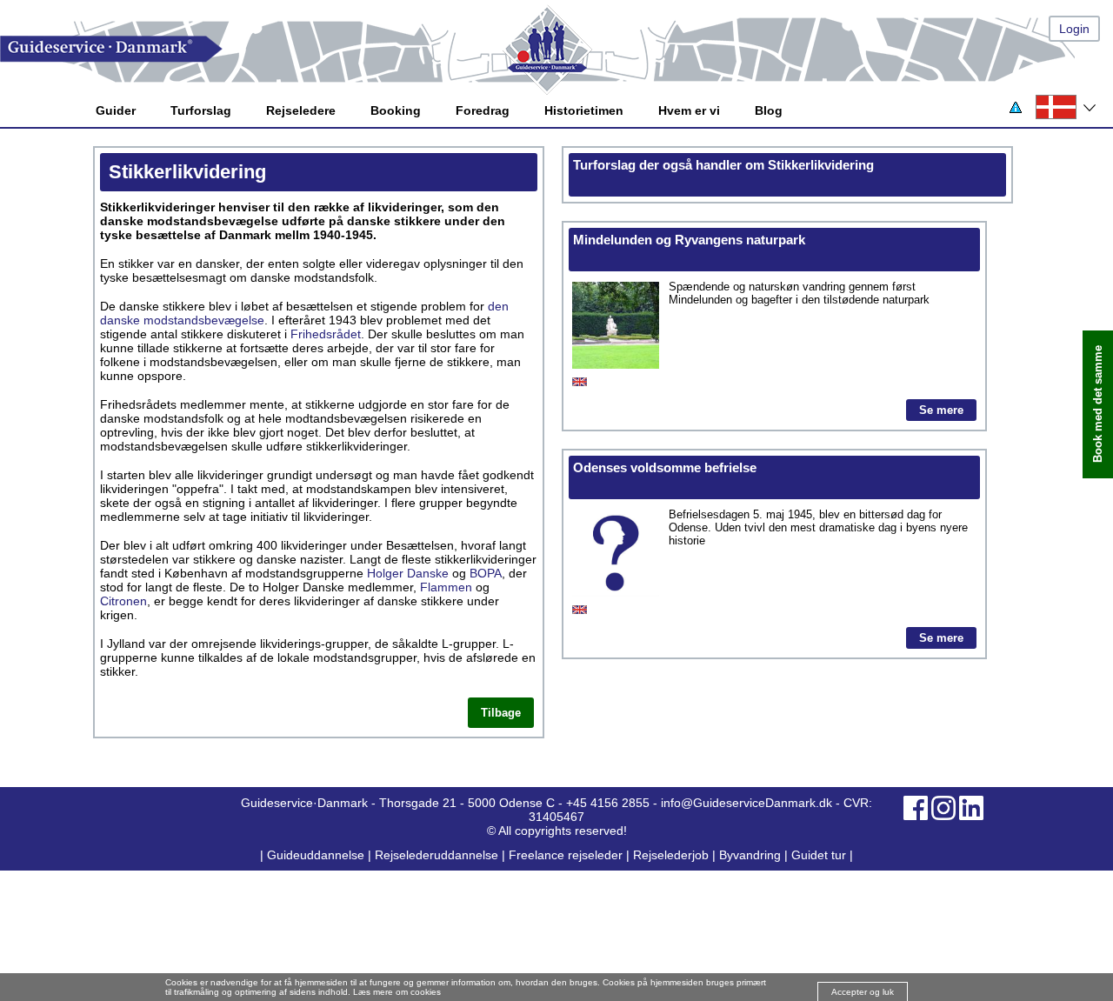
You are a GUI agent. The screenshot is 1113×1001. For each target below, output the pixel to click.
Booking (395, 110)
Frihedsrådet (325, 334)
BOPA (486, 573)
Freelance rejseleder (566, 855)
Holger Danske (408, 573)
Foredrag (483, 110)
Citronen (123, 601)
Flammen (446, 587)
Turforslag (200, 110)
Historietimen (583, 110)
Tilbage (501, 712)
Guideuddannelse (317, 855)
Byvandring (750, 855)
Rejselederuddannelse (438, 855)
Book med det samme (1097, 405)
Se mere (941, 410)
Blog (769, 110)
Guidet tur (818, 855)
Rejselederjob (671, 855)
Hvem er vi (689, 110)
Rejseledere (301, 110)
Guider (116, 110)
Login (1074, 29)
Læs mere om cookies (397, 992)
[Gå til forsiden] (556, 49)
